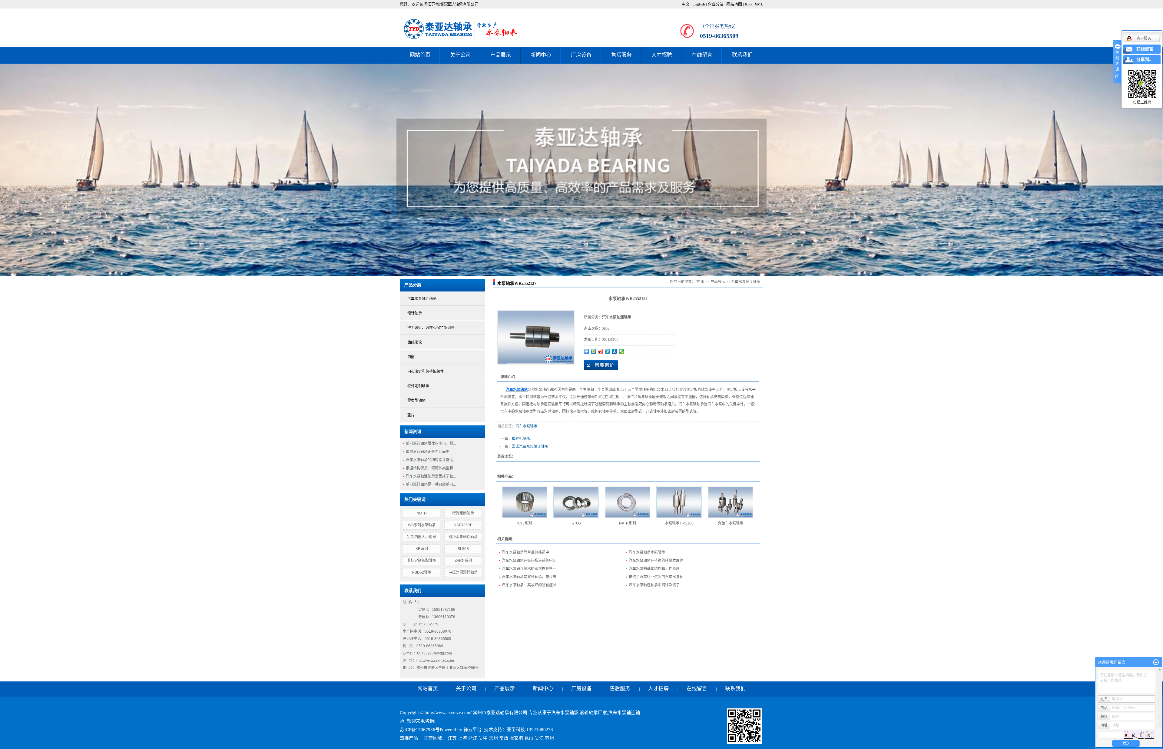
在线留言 (702, 55)
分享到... (1144, 59)
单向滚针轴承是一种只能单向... (431, 484)
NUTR (421, 513)
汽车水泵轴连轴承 (421, 299)
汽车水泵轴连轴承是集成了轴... (431, 476)
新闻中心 (541, 55)
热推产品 (409, 738)
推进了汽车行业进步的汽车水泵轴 (656, 577)
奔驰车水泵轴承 (730, 523)
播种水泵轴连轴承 (463, 537)
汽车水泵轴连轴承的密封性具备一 (529, 569)
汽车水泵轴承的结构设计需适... (431, 460)
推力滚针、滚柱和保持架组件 (431, 328)
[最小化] (1156, 662)
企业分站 (716, 4)
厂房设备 (581, 55)
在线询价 (601, 365)
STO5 (576, 523)
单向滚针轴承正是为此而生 (427, 452)
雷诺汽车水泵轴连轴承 (530, 446)
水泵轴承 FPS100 (679, 523)
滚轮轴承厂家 (593, 712)
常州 (493, 738)
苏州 (549, 738)
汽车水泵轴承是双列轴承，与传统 (529, 577)
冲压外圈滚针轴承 (463, 572)
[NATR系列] (627, 502)
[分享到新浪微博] (600, 351)
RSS (748, 4)
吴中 (483, 738)
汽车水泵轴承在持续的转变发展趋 (656, 560)
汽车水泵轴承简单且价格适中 (525, 552)
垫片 (411, 415)
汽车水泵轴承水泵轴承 (647, 552)
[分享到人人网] (614, 351)
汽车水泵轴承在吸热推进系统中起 (529, 560)
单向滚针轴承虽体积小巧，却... (431, 443)
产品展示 (500, 55)
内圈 (411, 357)
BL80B (463, 549)
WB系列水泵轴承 (422, 525)
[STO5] (576, 502)
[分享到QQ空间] (593, 351)
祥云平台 (472, 729)
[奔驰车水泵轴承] (730, 502)
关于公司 (460, 55)
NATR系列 (627, 523)
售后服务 (621, 55)
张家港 (516, 738)
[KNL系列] (524, 502)
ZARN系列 (463, 560)
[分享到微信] (621, 351)
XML (758, 4)
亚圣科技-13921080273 (530, 729)
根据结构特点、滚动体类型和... (431, 468)
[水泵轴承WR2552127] (536, 337)
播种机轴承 (521, 439)
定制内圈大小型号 (421, 537)
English (698, 4)
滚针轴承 (414, 313)
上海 (462, 738)
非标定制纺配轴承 (421, 560)
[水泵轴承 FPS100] (679, 502)
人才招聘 (661, 55)
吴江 (539, 738)
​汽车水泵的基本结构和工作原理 (654, 569)
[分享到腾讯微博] (607, 351)
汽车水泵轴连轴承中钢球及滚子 (654, 585)
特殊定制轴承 (418, 386)
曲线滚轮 (414, 342)
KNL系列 (524, 523)
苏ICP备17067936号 (420, 729)
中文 (686, 4)
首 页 (700, 282)
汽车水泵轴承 (526, 426)
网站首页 (420, 55)
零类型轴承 (416, 400)
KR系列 (422, 549)
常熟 (503, 738)
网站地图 (734, 4)
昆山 (528, 738)
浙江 (472, 738)
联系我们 (742, 55)
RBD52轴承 (421, 572)
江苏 (452, 738)
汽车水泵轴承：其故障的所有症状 (529, 585)
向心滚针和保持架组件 (425, 371)
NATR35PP (463, 525)
